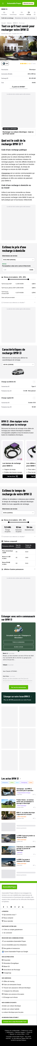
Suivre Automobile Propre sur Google (16, 951)
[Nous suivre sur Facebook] (3, 907)
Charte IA (29, 1032)
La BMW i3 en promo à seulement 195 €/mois (23, 860)
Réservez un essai (28, 3)
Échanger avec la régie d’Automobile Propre (14, 1021)
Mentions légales (20, 1032)
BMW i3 (15, 23)
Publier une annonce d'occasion (14, 994)
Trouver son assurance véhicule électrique (17, 988)
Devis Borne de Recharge (12, 969)
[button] (18, 671)
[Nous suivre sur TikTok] (18, 907)
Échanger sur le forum (11, 997)
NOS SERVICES (6, 978)
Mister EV (7, 966)
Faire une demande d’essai (12, 984)
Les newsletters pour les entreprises (15, 945)
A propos (5, 911)
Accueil (3, 23)
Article (12, 782)
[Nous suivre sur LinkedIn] (22, 907)
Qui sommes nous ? (10, 914)
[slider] (8, 279)
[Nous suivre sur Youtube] (11, 907)
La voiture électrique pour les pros (12, 1012)
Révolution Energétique (11, 963)
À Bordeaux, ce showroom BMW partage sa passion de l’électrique (26, 848)
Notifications (10, 1032)
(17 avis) (33, 63)
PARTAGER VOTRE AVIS (9, 926)
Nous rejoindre (8, 921)
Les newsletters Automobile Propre (15, 941)
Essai (17, 782)
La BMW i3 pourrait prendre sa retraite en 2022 (26, 836)
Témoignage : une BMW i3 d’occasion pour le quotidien (25, 789)
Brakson (23, 1040)
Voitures (9, 23)
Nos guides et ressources (12, 948)
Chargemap (5, 173)
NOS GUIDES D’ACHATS (9, 1002)
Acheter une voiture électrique (11, 1006)
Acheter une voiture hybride (10, 1009)
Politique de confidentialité (12, 1030)
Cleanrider (7, 960)
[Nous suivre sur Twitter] (7, 907)
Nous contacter (8, 918)
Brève (30, 782)
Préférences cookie (26, 1030)
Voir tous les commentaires (18, 687)
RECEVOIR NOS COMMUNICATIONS (12, 938)
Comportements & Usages (23, 792)
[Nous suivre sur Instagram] (15, 907)
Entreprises (5, 782)
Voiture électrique (21, 805)
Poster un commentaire (18, 642)
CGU (27, 1034)
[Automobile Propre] (14, 3)
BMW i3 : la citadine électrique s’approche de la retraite (26, 813)
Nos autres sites (8, 956)
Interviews (19, 852)
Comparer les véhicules (11, 991)
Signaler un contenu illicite (17, 1034)
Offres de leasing (9, 981)
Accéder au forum (18, 647)
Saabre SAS (25, 1038)
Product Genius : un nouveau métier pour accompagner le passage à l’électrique (25, 801)
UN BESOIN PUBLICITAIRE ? (10, 1017)
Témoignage (24, 782)
